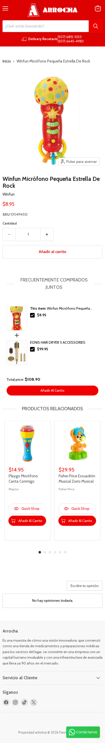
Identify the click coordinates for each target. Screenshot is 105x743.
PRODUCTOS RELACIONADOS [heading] (52, 409)
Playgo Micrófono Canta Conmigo (23, 479)
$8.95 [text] (41, 315)
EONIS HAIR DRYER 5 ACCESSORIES (57, 342)
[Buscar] (95, 26)
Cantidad (10, 223)
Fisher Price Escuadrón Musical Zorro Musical (77, 479)
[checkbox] (32, 315)
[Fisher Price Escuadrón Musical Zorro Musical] (77, 443)
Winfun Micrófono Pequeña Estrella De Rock (60, 308)
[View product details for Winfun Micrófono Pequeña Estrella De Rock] (17, 318)
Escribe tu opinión (85, 585)
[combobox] (46, 26)
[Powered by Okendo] (15, 587)
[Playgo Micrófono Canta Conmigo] (27, 443)
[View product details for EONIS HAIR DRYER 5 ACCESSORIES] (17, 352)
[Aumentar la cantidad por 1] (47, 234)
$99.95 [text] (42, 349)
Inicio (7, 61)
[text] (52, 283)
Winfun (9, 194)
